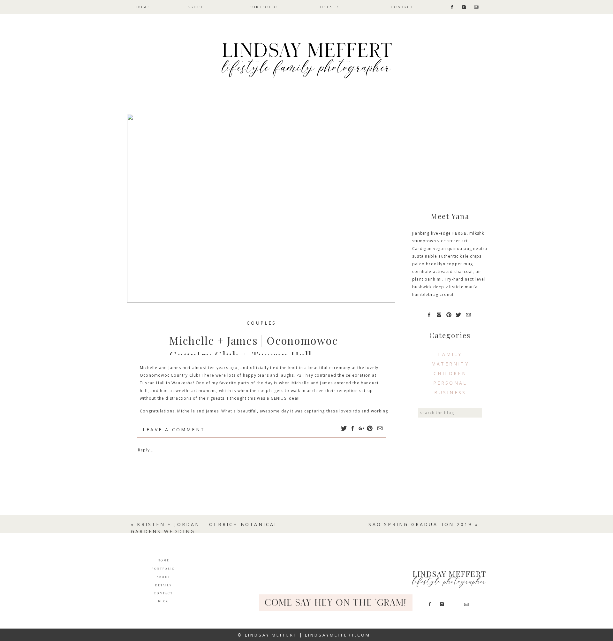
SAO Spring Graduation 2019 (420, 524)
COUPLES (261, 323)
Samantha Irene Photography (194, 418)
